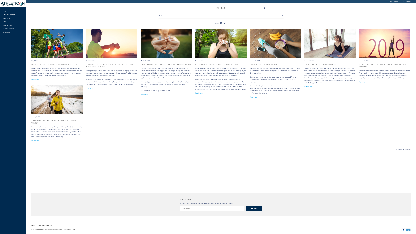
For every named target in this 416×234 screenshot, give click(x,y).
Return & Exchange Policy (45, 225)
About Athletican (8, 25)
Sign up (254, 208)
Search (33, 225)
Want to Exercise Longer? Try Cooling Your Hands (166, 64)
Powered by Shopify (69, 230)
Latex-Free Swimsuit (9, 14)
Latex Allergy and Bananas (263, 64)
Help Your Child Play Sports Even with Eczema (54, 64)
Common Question (8, 28)
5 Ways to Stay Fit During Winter (320, 64)
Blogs (4, 21)
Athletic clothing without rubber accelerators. (49, 230)
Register (395, 1)
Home (4, 11)
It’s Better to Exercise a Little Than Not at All (217, 64)
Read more (35, 79)
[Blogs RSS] (264, 8)
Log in (390, 1)
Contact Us (6, 32)
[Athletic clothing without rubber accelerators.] (13, 3)
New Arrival (6, 18)
